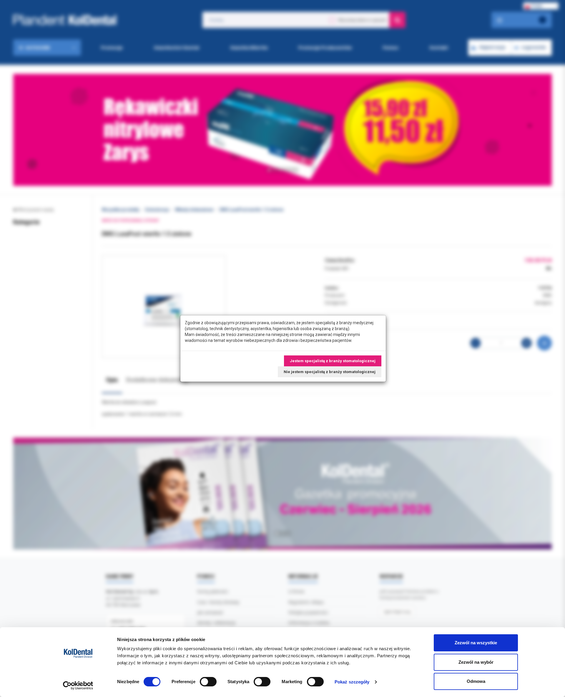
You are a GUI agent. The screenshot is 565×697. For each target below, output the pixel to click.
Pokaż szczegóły (352, 681)
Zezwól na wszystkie (476, 642)
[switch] (208, 681)
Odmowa (476, 681)
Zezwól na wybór (475, 662)
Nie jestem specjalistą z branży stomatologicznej (329, 372)
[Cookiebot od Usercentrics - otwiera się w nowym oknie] (78, 685)
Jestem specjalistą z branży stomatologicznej (332, 361)
